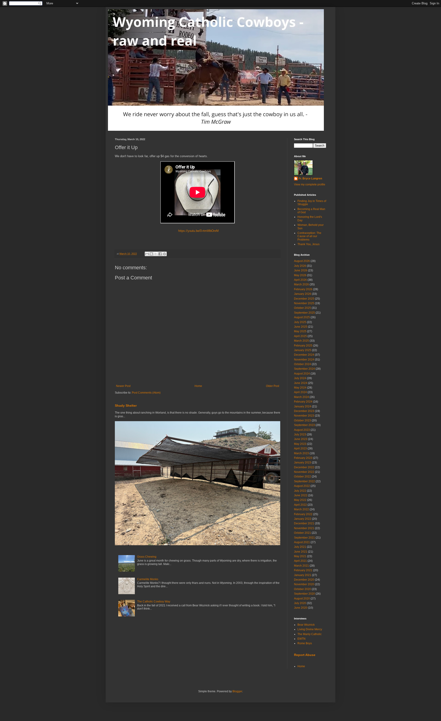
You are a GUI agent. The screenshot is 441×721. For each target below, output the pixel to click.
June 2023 (300, 439)
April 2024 (300, 392)
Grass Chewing (146, 556)
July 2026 (300, 265)
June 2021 (300, 551)
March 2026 (301, 284)
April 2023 (300, 448)
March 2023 (301, 453)
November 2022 (304, 472)
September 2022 (304, 481)
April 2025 (300, 336)
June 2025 (300, 326)
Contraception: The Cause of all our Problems (309, 236)
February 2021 (303, 570)
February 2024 (303, 401)
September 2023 (304, 425)
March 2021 (301, 565)
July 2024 (300, 378)
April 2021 (300, 560)
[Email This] (147, 254)
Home (198, 386)
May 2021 (300, 556)
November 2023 (304, 415)
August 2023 (302, 429)
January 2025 (302, 350)
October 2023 (302, 420)
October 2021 (302, 532)
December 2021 (304, 523)
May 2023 (300, 444)
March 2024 (301, 397)
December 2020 (304, 579)
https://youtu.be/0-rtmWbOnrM (197, 231)
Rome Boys (304, 643)
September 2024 (304, 368)
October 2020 (302, 589)
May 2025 (300, 331)
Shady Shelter (126, 405)
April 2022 (300, 504)
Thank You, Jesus (308, 244)
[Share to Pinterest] (164, 254)
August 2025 (302, 317)
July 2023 (300, 434)
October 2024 (302, 364)
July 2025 (300, 322)
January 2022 (302, 518)
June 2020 (300, 607)
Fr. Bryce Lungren (310, 178)
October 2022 (302, 476)
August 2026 (302, 261)
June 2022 (300, 495)
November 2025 (304, 303)
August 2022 (302, 486)
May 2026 (300, 275)
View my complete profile (309, 184)
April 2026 (300, 279)
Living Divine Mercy (309, 629)
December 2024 (304, 354)
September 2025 (304, 312)
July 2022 (300, 490)
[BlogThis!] (151, 254)
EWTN (301, 638)
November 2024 (304, 359)
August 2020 (302, 598)
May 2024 (300, 387)
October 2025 (302, 307)
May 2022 (300, 500)
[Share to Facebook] (160, 254)
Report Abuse (304, 655)
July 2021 (300, 546)
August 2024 (302, 373)
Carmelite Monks (147, 579)
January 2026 (302, 293)
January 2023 (302, 462)
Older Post (272, 386)
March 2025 (301, 340)
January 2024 (302, 406)
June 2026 (300, 270)
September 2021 (304, 537)
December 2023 (304, 411)
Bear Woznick (306, 624)
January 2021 (302, 575)
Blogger (237, 691)
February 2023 (303, 458)
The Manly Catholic (309, 634)
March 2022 (301, 509)
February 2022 (303, 514)
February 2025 (303, 345)
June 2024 (300, 383)
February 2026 (303, 289)
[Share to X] (155, 254)
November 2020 (304, 584)
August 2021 (302, 542)
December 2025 (304, 298)
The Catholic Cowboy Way (153, 601)
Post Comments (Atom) (146, 392)
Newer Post (123, 386)
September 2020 (304, 593)
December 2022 (304, 467)
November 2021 (304, 528)
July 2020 (300, 603)
